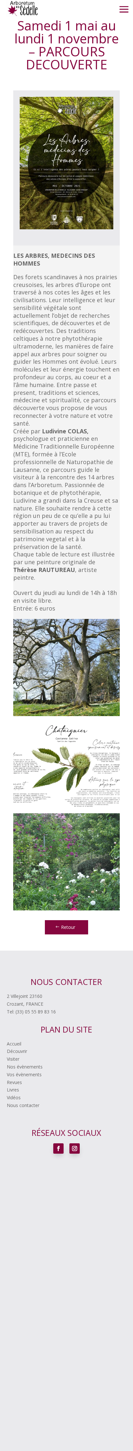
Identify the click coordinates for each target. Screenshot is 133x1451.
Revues (14, 1082)
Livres (13, 1090)
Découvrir (17, 1051)
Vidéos (14, 1097)
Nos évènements (25, 1067)
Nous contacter (23, 1105)
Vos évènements (24, 1074)
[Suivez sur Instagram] (74, 1148)
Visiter (13, 1059)
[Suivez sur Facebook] (58, 1148)
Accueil (14, 1044)
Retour (68, 927)
